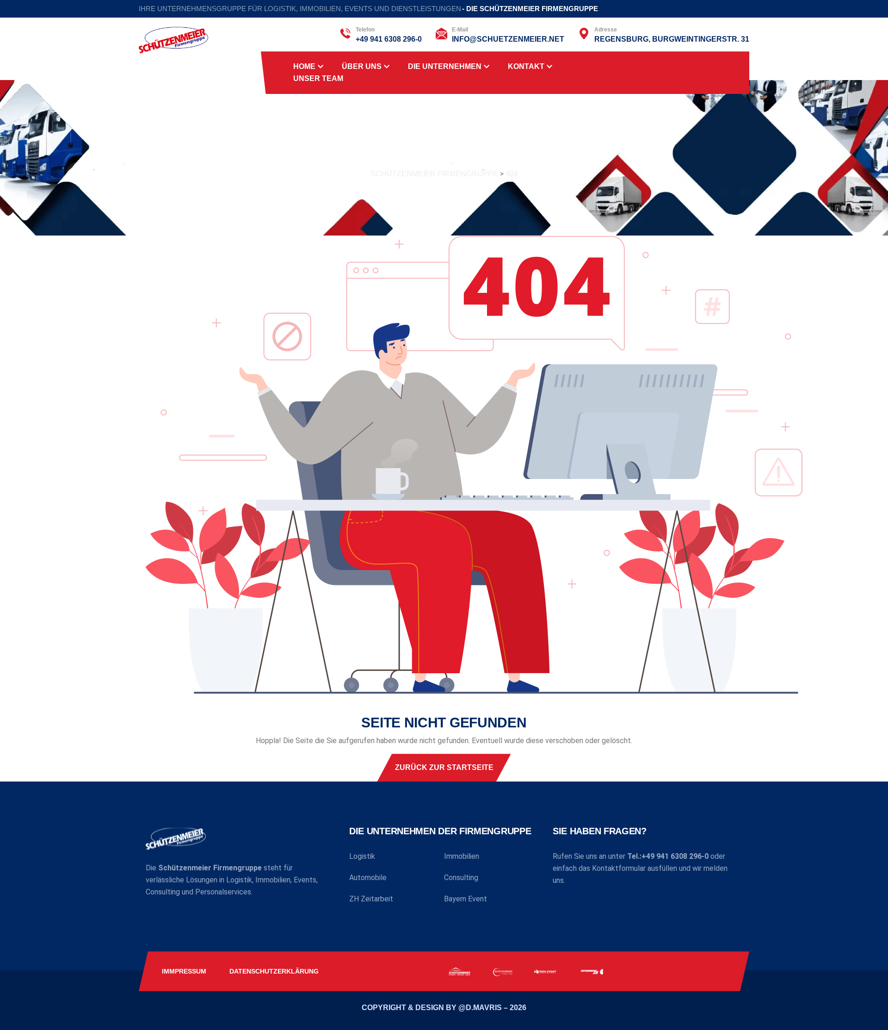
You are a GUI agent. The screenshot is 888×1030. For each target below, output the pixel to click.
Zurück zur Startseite (444, 767)
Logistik (362, 856)
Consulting (461, 877)
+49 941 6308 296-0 (389, 39)
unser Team (318, 78)
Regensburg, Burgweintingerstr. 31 (671, 39)
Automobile (368, 877)
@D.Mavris (481, 1007)
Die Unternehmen (444, 66)
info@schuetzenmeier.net (508, 39)
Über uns (362, 66)
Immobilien (461, 856)
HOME (304, 66)
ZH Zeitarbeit (371, 898)
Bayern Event (465, 898)
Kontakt (526, 66)
